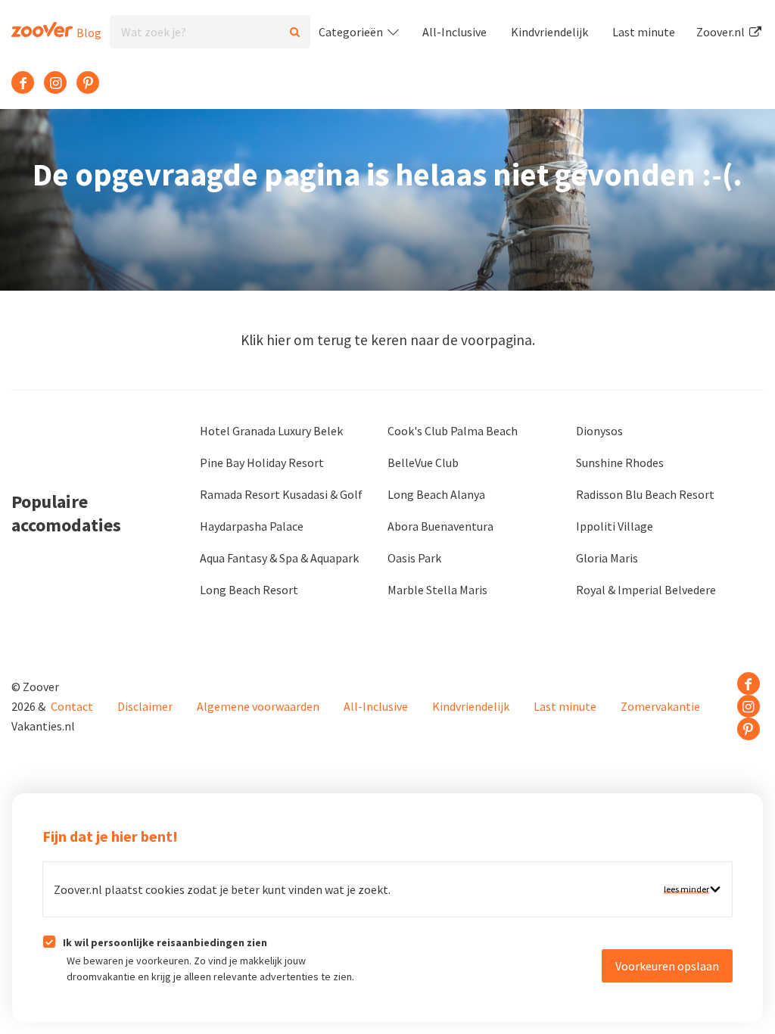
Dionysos (599, 430)
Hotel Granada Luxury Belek (271, 430)
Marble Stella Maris (437, 589)
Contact (72, 706)
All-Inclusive (454, 31)
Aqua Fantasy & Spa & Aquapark (279, 557)
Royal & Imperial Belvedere (646, 589)
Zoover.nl (721, 31)
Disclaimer (145, 706)
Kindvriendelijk (549, 31)
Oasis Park (414, 557)
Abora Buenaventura (440, 526)
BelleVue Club (423, 462)
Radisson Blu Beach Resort (645, 494)
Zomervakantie (660, 706)
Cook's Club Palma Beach (453, 430)
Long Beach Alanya (436, 494)
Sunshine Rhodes (620, 462)
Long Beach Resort (249, 589)
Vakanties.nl (43, 725)
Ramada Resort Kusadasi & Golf (281, 494)
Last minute (643, 31)
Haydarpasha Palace (251, 526)
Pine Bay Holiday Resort (262, 462)
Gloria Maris (607, 557)
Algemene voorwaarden (258, 706)
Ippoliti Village (614, 526)
